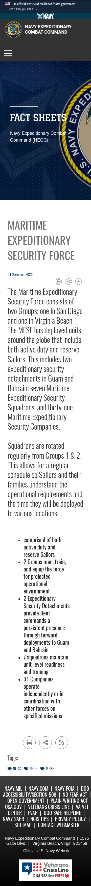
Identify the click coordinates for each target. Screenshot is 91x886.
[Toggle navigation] (8, 53)
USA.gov (13, 806)
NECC (17, 768)
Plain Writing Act (69, 800)
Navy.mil (13, 788)
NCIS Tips (39, 818)
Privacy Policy (70, 818)
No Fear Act (75, 794)
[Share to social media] (68, 281)
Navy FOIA (65, 788)
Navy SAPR (13, 818)
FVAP (32, 812)
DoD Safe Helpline (62, 812)
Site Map (23, 825)
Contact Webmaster (58, 825)
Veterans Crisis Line (49, 806)
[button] (23, 9)
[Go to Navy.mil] (45, 16)
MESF (50, 768)
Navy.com (38, 788)
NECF (33, 768)
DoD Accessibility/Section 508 (46, 791)
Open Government (25, 800)
